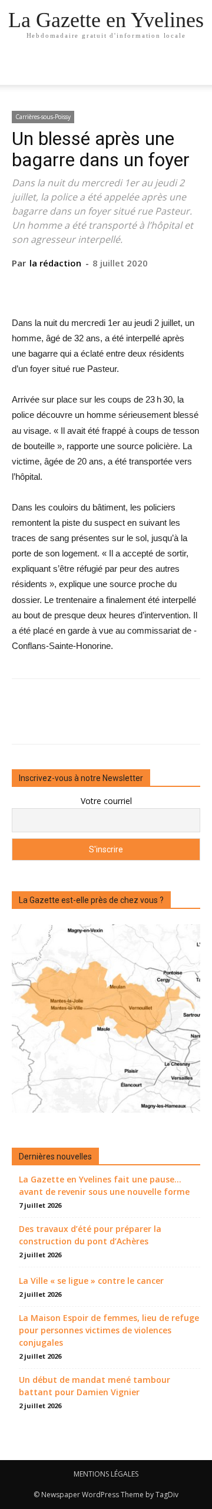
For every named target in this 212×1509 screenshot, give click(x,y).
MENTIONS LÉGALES (106, 1474)
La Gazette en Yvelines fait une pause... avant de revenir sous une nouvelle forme (104, 1185)
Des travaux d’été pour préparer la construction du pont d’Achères (90, 1235)
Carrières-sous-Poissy (43, 117)
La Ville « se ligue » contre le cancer (91, 1280)
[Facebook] (51, 287)
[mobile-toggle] (20, 69)
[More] (160, 287)
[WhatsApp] (132, 287)
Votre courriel (106, 800)
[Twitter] (78, 287)
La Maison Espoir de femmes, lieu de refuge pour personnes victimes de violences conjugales (109, 1330)
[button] (195, 69)
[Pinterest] (105, 287)
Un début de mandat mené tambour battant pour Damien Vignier (94, 1386)
